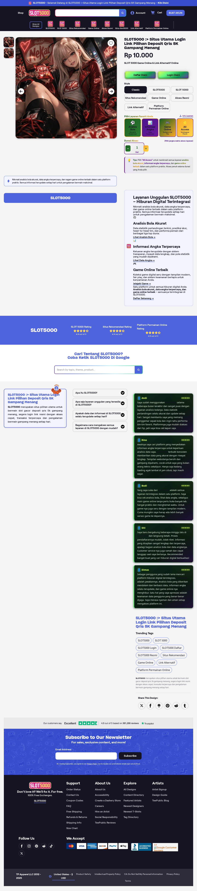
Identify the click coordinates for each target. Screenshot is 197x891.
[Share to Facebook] (150, 705)
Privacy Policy (92, 764)
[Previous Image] (21, 91)
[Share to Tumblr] (185, 705)
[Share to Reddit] (176, 705)
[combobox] (87, 12)
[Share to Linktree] (159, 705)
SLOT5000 (60, 197)
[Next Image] (111, 91)
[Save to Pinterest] (167, 705)
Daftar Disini (140, 75)
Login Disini (173, 75)
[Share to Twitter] (141, 705)
